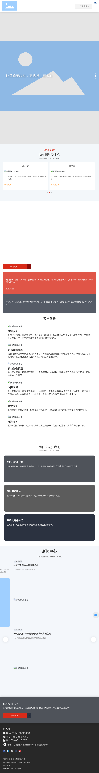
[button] (95, 73)
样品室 (24, 166)
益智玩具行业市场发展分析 (17, 565)
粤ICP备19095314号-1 (12, 768)
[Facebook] (4, 750)
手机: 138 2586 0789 (17, 736)
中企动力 (14, 762)
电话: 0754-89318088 (18, 733)
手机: (8, 740)
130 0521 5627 (19, 740)
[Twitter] (12, 750)
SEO (25, 762)
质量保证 (10, 288)
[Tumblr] (16, 750)
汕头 (20, 762)
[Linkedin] (8, 750)
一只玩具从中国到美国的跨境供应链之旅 (23, 633)
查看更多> (6, 184)
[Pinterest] (19, 750)
